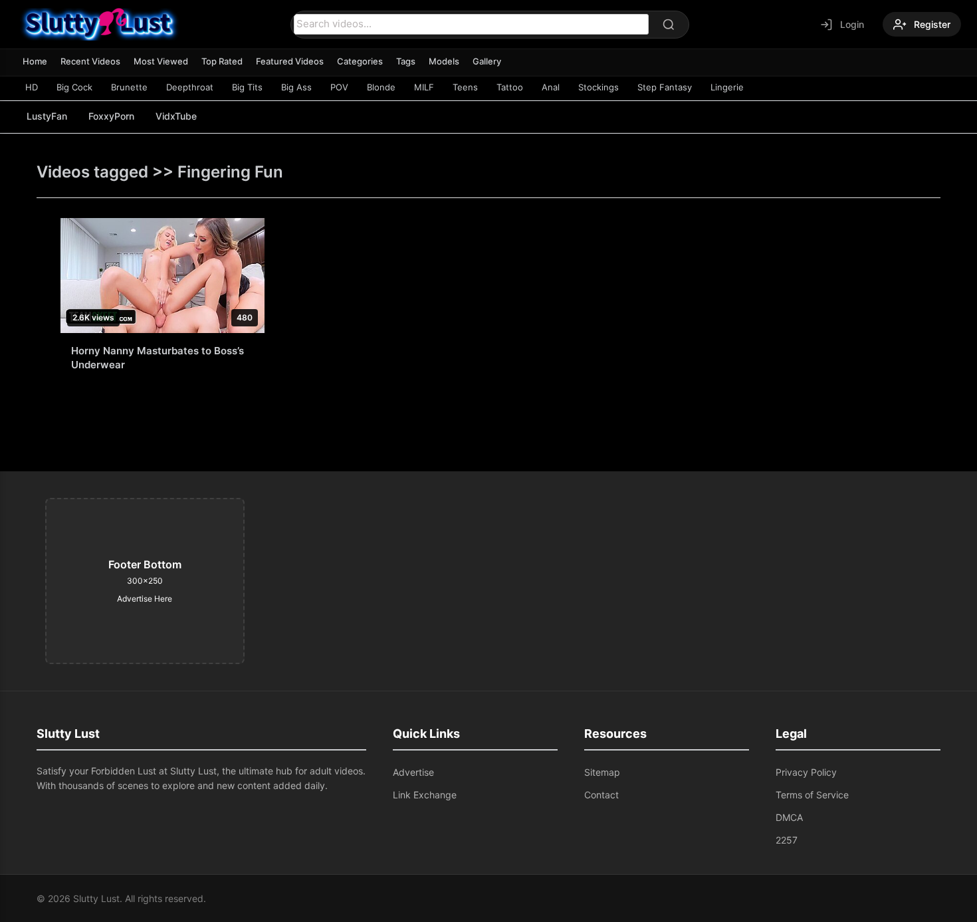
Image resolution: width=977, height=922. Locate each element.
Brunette (129, 87)
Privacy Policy (806, 772)
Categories (360, 61)
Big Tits (247, 87)
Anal (551, 87)
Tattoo (509, 87)
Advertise (413, 772)
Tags (405, 61)
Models (444, 61)
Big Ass (296, 87)
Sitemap (602, 772)
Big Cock (74, 87)
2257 (787, 840)
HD (31, 87)
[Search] (669, 24)
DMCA (789, 817)
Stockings (598, 87)
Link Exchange (425, 794)
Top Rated (222, 61)
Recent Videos (90, 61)
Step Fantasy (664, 87)
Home (35, 61)
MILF (424, 87)
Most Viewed (161, 61)
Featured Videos (290, 61)
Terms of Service (812, 794)
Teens (465, 87)
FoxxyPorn (111, 116)
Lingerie (727, 87)
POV (339, 87)
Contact (601, 794)
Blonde (381, 87)
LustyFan (47, 116)
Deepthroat (189, 87)
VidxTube (176, 116)
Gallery (487, 61)
